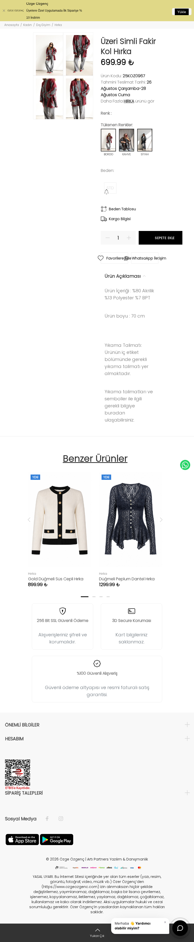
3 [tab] (101, 596)
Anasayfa (11, 25)
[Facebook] (50, 819)
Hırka (129, 101)
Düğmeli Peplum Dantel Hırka (127, 579)
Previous (29, 519)
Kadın (27, 25)
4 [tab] (108, 596)
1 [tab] (84, 596)
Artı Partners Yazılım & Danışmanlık (117, 859)
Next (161, 519)
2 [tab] (93, 596)
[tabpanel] (59, 524)
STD (110, 188)
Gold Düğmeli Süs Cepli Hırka (55, 579)
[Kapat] (3, 10)
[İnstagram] (58, 819)
